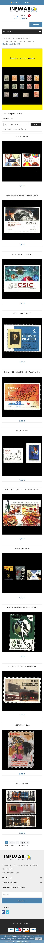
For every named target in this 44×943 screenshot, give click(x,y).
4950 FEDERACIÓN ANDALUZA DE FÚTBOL (22, 607)
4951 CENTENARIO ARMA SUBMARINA (22, 666)
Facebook (3, 912)
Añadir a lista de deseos (27, 162)
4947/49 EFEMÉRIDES (22, 548)
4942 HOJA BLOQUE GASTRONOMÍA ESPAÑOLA (22, 490)
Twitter (7, 912)
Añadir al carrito (17, 162)
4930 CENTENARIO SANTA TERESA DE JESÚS (22, 195)
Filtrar (35, 124)
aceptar (38, 939)
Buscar (36, 25)
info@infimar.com (13, 873)
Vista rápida (22, 162)
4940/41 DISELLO (22, 431)
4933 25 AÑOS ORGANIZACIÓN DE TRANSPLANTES (22, 372)
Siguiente (24, 843)
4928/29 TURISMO (22, 137)
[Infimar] (22, 79)
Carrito (25, 17)
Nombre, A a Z (18, 124)
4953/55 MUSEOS (22, 784)
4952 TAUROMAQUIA (22, 725)
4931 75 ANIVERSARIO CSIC (22, 254)
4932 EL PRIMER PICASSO (22, 313)
